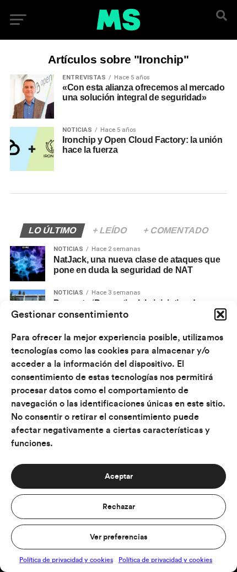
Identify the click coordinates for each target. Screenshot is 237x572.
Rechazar (119, 507)
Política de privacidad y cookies (66, 560)
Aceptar (119, 476)
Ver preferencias (118, 537)
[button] (220, 314)
